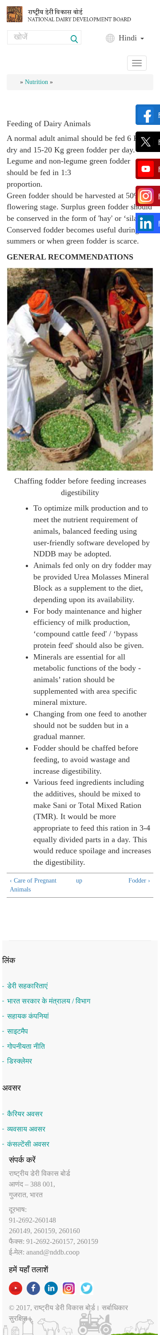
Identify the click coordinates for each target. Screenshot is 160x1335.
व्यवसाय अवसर (26, 1129)
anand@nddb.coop (53, 1252)
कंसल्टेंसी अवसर (28, 1144)
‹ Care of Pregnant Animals (33, 885)
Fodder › (139, 880)
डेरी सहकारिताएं (27, 986)
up (79, 880)
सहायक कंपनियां (28, 1016)
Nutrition (36, 82)
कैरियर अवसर (25, 1114)
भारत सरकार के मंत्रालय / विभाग (48, 1001)
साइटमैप (17, 1031)
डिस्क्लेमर (19, 1061)
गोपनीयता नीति (26, 1046)
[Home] (77, 13)
